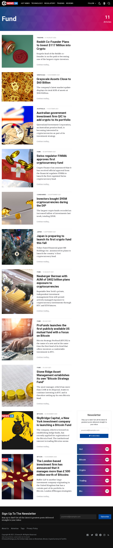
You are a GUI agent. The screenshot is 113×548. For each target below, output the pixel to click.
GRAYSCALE (41, 75)
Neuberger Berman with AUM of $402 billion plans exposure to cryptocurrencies (53, 281)
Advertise (15, 528)
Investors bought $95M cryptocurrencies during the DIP (52, 202)
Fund (39, 152)
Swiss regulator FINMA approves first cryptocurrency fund (52, 159)
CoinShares (41, 194)
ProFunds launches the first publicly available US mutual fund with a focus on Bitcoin (53, 330)
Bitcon (39, 457)
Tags (22, 528)
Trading (60, 3)
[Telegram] (100, 535)
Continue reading (43, 65)
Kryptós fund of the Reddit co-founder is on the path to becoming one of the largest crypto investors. (53, 56)
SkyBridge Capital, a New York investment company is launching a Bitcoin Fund (54, 421)
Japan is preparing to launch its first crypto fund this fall (54, 239)
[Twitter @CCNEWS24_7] (92, 535)
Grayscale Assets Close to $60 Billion (54, 80)
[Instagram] (104, 535)
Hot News (25, 3)
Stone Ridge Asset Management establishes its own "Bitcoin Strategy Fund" (53, 377)
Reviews (69, 3)
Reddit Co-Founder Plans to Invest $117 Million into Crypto (54, 45)
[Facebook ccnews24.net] (88, 535)
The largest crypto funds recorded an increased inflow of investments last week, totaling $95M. (54, 213)
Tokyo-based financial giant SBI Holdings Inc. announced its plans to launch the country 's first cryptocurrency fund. (54, 252)
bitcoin (40, 414)
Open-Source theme (7, 537)
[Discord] (96, 535)
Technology (37, 3)
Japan (39, 232)
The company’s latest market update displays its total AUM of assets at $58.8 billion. (53, 90)
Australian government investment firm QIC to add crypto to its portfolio (54, 116)
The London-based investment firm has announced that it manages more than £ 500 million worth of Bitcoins (53, 467)
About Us (5, 528)
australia (41, 109)
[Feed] (108, 535)
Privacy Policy (32, 528)
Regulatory (49, 3)
